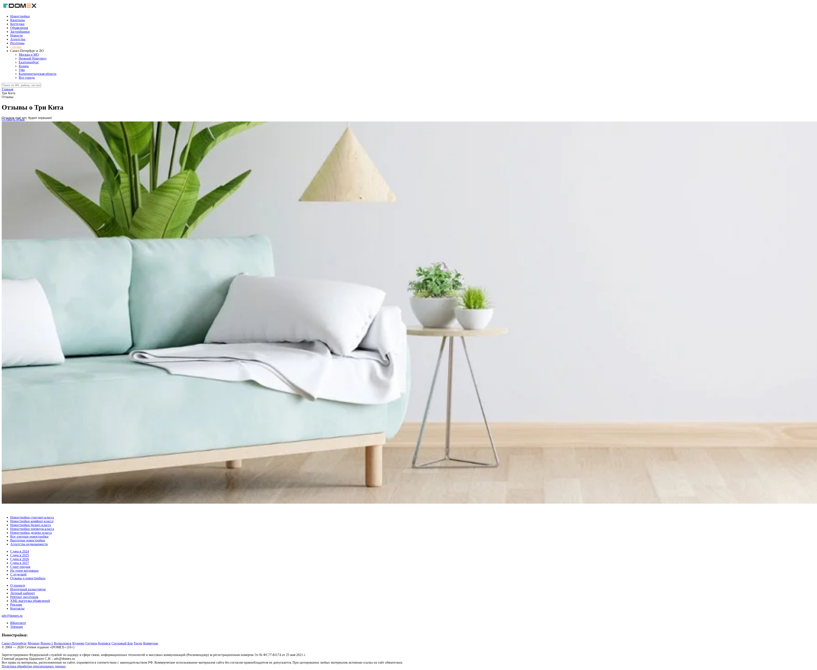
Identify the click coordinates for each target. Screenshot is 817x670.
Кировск (104, 643)
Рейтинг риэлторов (24, 597)
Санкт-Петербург (14, 643)
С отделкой (18, 574)
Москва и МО (29, 54)
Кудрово (78, 643)
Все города (27, 77)
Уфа (22, 70)
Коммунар (150, 643)
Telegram (16, 627)
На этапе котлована (24, 570)
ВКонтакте (18, 623)
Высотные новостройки (27, 540)
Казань (24, 66)
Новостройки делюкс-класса (31, 532)
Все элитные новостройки (29, 536)
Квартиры (17, 20)
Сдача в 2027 (19, 563)
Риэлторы (17, 43)
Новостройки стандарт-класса (32, 517)
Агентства (17, 39)
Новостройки (20, 16)
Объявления (19, 28)
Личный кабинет (22, 593)
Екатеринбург (29, 62)
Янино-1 (46, 643)
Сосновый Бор (122, 643)
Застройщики (20, 31)
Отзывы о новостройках (28, 578)
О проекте (17, 585)
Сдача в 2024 (19, 551)
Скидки (15, 47)
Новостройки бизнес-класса (30, 525)
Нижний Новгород (32, 58)
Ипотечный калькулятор (28, 589)
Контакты (17, 608)
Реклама (16, 604)
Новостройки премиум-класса (32, 529)
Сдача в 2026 (19, 559)
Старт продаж (20, 567)
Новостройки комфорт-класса (31, 521)
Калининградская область (37, 74)
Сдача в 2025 (19, 555)
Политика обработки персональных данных (34, 666)
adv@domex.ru (12, 615)
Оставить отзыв (13, 119)
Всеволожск (62, 643)
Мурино (34, 643)
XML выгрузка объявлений (30, 601)
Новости (16, 35)
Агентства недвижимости (29, 544)
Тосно (138, 643)
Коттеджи (17, 24)
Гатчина (91, 643)
